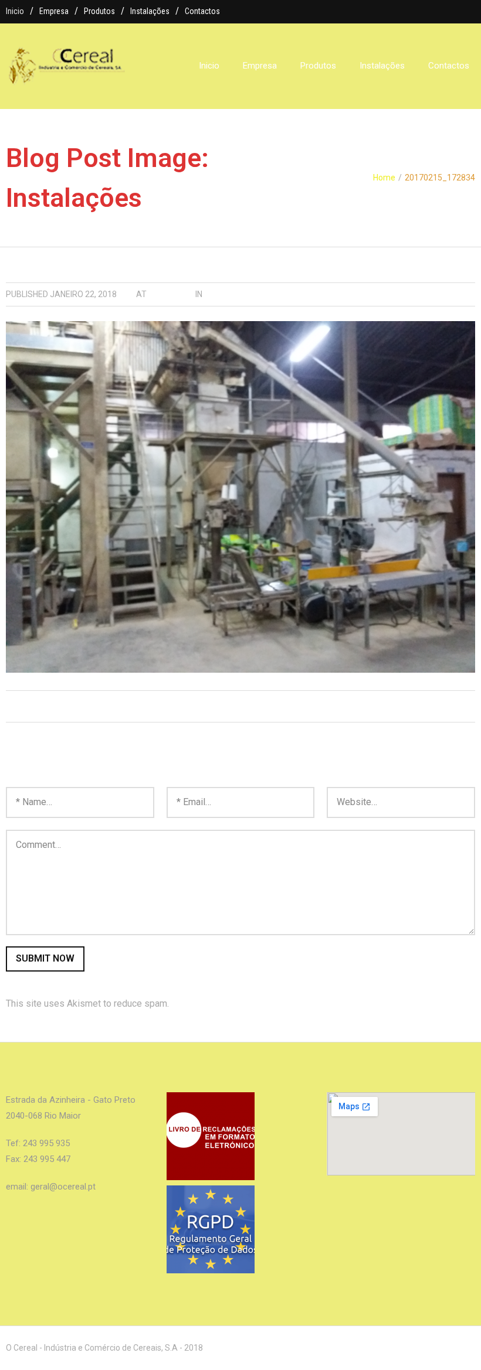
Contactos (202, 11)
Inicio (15, 11)
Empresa (54, 11)
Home (384, 177)
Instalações (150, 11)
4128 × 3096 (171, 294)
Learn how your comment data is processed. (262, 1003)
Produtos (99, 11)
